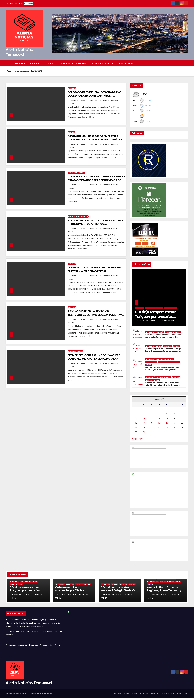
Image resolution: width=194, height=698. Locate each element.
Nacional (35, 63)
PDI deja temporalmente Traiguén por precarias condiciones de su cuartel (156, 316)
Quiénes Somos (125, 63)
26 (159, 427)
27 (167, 427)
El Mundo (49, 63)
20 (167, 423)
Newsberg (37, 693)
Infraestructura (170, 308)
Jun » (141, 439)
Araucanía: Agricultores (164, 359)
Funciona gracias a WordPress (17, 693)
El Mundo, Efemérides (75, 351)
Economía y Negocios (163, 377)
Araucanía (20, 63)
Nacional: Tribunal (152, 380)
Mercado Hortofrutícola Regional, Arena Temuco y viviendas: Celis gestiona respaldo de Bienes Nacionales (162, 369)
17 (144, 423)
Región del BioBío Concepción (78, 216)
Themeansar (47, 693)
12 (159, 418)
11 (151, 418)
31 (144, 432)
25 (151, 427)
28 (174, 427)
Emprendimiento (151, 362)
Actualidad (140, 308)
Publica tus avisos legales (73, 63)
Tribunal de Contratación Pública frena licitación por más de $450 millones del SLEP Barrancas (162, 385)
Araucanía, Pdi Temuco (76, 172)
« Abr (134, 439)
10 (144, 418)
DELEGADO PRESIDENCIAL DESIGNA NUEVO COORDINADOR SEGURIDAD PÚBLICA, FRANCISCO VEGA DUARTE (94, 96)
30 (136, 432)
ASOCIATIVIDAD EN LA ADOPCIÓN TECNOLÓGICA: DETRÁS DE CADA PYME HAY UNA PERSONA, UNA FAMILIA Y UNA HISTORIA (96, 315)
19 (159, 423)
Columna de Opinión (102, 63)
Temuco (148, 365)
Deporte (159, 346)
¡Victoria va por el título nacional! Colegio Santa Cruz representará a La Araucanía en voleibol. (163, 351)
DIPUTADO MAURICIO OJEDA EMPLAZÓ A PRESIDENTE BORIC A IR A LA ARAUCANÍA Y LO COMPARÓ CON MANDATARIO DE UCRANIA (96, 140)
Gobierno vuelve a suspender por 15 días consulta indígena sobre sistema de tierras (163, 337)
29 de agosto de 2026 (158, 594)
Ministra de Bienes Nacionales (169, 362)
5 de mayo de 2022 (77, 100)
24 (144, 427)
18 (151, 423)
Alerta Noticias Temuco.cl (29, 682)
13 (167, 418)
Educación (167, 346)
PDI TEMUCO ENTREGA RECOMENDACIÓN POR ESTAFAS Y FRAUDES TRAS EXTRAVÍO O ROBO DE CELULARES (96, 180)
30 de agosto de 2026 (146, 321)
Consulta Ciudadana (173, 332)
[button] (186, 63)
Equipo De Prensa (166, 321)
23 (136, 427)
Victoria (176, 346)
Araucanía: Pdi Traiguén (154, 308)
